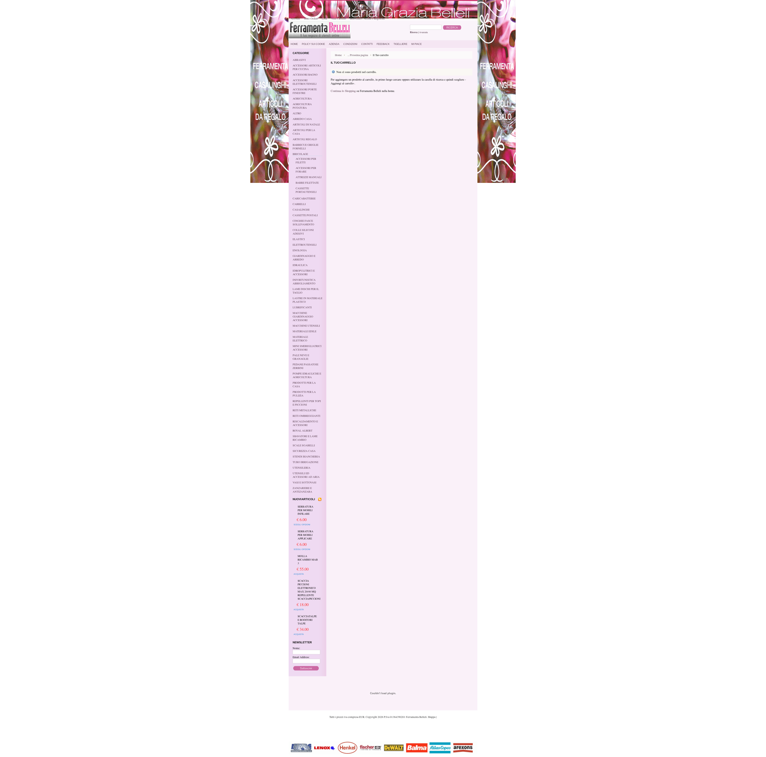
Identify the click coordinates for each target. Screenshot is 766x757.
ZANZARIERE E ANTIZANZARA (302, 489)
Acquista (299, 574)
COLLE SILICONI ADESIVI (303, 231)
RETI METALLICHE (304, 410)
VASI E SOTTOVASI (304, 482)
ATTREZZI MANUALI (309, 177)
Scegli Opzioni (302, 524)
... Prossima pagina (357, 55)
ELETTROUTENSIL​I (305, 244)
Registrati (379, 18)
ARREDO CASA (302, 119)
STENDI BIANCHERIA (306, 456)
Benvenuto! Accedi (360, 18)
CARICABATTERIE (304, 198)
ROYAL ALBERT (302, 430)
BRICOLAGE (300, 154)
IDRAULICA (300, 265)
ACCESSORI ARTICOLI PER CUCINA (307, 67)
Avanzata (423, 32)
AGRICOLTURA (302, 98)
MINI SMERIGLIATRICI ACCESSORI (307, 347)
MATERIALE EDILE (304, 331)
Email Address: (301, 657)
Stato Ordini (311, 18)
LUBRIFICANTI (302, 307)
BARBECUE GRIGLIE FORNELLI (305, 146)
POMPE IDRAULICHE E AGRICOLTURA (307, 375)
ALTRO (297, 113)
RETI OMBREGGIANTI (306, 416)
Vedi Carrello (338, 18)
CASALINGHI (301, 209)
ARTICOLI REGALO (305, 139)
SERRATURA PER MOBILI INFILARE (305, 510)
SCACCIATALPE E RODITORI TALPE (307, 619)
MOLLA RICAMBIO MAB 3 (308, 559)
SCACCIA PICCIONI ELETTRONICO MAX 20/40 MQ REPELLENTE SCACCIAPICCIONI (308, 589)
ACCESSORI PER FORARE (306, 169)
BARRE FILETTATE (307, 182)
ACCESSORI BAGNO (305, 74)
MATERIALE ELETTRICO (300, 338)
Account (295, 18)
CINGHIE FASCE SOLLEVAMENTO (303, 222)
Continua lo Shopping (343, 91)
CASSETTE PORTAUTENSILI (306, 190)
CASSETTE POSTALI (305, 215)
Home (338, 55)
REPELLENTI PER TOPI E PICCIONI (307, 402)
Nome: (296, 648)
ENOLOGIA (300, 250)
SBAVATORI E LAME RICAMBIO (305, 438)
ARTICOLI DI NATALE (306, 124)
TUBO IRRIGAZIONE (305, 462)
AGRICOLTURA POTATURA (302, 105)
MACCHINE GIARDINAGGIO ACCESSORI (303, 316)
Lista (324, 18)
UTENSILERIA (301, 467)
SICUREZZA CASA (304, 451)
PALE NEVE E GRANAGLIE (301, 357)
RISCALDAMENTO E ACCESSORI (305, 423)
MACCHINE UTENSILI (306, 325)
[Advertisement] (383, 730)
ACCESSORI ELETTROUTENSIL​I (305, 82)
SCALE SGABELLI (304, 445)
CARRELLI (299, 204)
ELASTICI (299, 239)
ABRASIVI (299, 60)
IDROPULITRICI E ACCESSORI (304, 272)
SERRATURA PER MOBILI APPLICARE (305, 534)
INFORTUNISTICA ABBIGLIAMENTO (304, 281)
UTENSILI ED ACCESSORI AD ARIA (306, 475)
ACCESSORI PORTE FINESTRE (305, 91)
